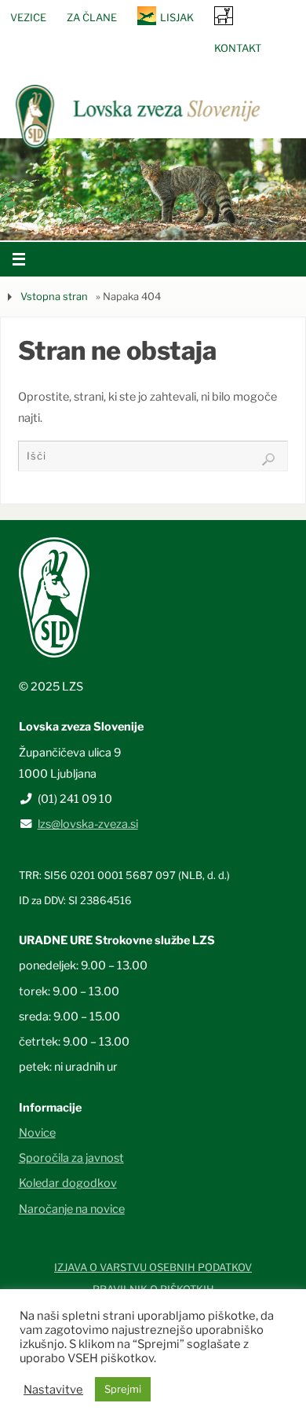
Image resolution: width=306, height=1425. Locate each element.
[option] (153, 189)
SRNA (223, 15)
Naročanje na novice (72, 1209)
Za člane (92, 17)
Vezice (28, 17)
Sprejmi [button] (122, 1389)
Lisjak (177, 17)
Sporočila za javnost (71, 1158)
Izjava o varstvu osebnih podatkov (153, 1267)
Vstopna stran (54, 296)
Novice (37, 1133)
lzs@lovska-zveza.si (88, 824)
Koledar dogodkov (68, 1183)
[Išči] (268, 459)
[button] (106, 220)
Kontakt (237, 48)
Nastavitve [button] (53, 1390)
